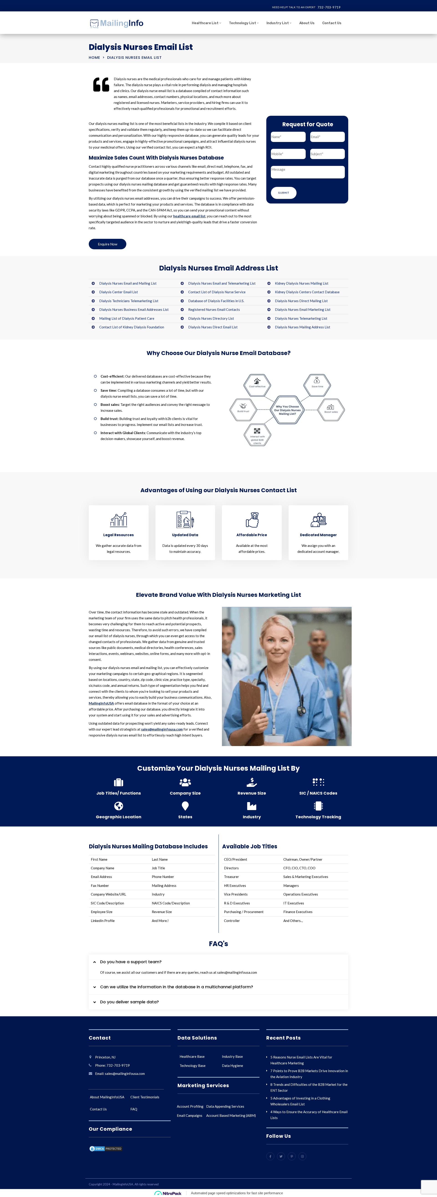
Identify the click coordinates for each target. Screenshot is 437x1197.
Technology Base (193, 1065)
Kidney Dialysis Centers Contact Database (307, 292)
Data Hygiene (232, 1065)
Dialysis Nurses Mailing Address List (302, 327)
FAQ (133, 1109)
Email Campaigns (189, 1115)
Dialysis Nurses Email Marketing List (302, 309)
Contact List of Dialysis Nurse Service (217, 292)
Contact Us (331, 23)
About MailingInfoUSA (107, 1097)
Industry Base (232, 1056)
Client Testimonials (144, 1097)
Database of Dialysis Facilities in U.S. (216, 301)
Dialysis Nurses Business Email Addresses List (134, 309)
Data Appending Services (225, 1106)
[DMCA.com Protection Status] (106, 1149)
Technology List (242, 23)
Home (94, 57)
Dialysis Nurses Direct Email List (213, 327)
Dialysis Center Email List (118, 292)
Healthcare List (205, 23)
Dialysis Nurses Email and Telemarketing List (222, 283)
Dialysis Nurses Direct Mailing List (301, 301)
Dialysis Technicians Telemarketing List (128, 301)
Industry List (278, 23)
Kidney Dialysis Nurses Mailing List (301, 283)
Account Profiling (190, 1106)
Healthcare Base (192, 1056)
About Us (307, 23)
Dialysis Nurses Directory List (211, 318)
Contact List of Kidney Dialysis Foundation (132, 327)
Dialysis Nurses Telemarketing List (301, 318)
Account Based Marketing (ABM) (231, 1115)
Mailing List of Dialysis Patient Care (126, 318)
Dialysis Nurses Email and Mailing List (128, 283)
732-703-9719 (329, 7)
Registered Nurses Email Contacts (214, 309)
